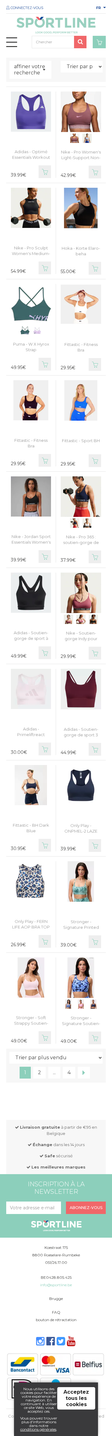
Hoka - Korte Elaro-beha (81, 251)
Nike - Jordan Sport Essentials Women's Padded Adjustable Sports (31, 545)
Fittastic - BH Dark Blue (31, 828)
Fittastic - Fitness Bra (81, 347)
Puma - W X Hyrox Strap (31, 347)
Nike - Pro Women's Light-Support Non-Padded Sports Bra (81, 157)
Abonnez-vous (86, 1207)
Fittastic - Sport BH (81, 440)
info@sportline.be (56, 1284)
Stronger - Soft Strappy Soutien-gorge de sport (31, 1023)
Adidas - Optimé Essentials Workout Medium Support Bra (31, 160)
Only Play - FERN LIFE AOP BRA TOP (31, 924)
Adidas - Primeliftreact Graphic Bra (31, 734)
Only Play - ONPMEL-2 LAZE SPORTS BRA (80, 831)
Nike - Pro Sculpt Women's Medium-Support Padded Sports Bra (31, 256)
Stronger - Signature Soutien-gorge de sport (81, 1023)
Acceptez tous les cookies (76, 1398)
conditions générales (38, 1429)
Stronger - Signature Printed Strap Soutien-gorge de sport (81, 930)
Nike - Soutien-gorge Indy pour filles (81, 639)
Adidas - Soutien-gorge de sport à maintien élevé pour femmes (31, 641)
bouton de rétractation (56, 1319)
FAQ (56, 1312)
